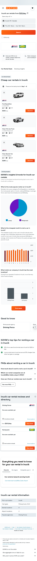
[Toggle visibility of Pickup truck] (23, 220)
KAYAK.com (7, 527)
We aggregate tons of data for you (13, 552)
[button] (3, 8)
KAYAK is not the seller (10, 549)
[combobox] (7, 16)
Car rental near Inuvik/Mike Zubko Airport (16, 480)
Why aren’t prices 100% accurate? (13, 556)
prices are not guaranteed (9, 544)
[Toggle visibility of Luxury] (9, 220)
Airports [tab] (6, 470)
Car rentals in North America (23, 527)
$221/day (22, 13)
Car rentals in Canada (8, 529)
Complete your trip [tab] (26, 470)
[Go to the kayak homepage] (11, 8)
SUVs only (6, 37)
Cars (13, 527)
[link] (18, 308)
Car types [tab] (15, 470)
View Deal (30, 110)
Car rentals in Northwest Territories (23, 529)
